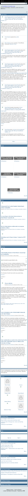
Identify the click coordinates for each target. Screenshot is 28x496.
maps (19, 303)
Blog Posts (3, 247)
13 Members (10, 192)
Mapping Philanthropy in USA (7, 446)
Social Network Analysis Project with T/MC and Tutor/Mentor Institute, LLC (12, 19)
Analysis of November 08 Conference (8, 472)
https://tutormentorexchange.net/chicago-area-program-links (14, 73)
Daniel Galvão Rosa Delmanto (9, 315)
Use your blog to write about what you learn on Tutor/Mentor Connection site (11, 216)
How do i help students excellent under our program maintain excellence (12, 227)
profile (17, 36)
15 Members (16, 176)
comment (15, 129)
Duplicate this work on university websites (9, 462)
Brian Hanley (7, 42)
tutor (9, 304)
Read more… (3, 274)
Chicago (4, 303)
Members (2, 376)
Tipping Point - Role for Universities (8, 457)
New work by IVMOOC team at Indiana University (11, 459)
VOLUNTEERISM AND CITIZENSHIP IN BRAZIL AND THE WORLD (13, 313)
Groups (2, 145)
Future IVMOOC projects (10, 18)
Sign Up (2, 1)
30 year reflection (8, 283)
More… (14, 141)
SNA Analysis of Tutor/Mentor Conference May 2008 (11, 474)
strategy (7, 304)
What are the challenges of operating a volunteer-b (19, 209)
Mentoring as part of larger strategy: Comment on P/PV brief (13, 237)
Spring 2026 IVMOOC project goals (12, 51)
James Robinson (7, 209)
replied (11, 16)
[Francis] (21, 381)
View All (25, 195)
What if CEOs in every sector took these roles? (10, 420)
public (5, 304)
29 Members (16, 161)
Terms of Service (17, 489)
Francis (20, 384)
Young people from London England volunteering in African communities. (12, 206)
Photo (2, 431)
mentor (24, 303)
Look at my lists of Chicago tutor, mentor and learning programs (12, 422)
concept (13, 303)
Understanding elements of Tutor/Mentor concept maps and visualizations (13, 253)
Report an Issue (10, 489)
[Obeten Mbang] (7, 397)
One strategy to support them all (7, 418)
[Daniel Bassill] (21, 389)
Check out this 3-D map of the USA (8, 443)
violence (12, 304)
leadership (16, 303)
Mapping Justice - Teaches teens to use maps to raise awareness (12, 449)
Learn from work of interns (6, 461)
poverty (2, 304)
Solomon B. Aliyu (7, 409)
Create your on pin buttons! (6, 424)
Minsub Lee (20, 409)
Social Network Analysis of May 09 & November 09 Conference (14, 470)
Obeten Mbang (7, 401)
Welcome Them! (13, 44)
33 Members (3, 161)
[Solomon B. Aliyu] (7, 406)
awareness (7, 303)
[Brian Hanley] (7, 381)
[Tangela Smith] (7, 389)
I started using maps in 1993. (7, 445)
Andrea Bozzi (21, 401)
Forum (2, 200)
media (21, 303)
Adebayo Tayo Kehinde (8, 229)
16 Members (3, 176)
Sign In (26, 1)
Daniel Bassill (7, 16)
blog (10, 303)
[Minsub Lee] (21, 406)
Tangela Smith (7, 393)
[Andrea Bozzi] (21, 397)
